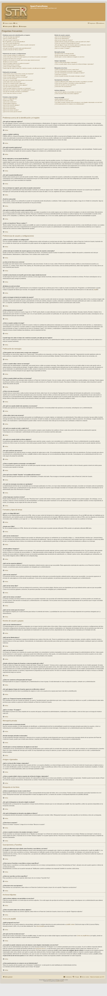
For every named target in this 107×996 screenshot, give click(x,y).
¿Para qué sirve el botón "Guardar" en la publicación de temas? (19, 90)
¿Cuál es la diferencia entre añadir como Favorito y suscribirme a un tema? (74, 81)
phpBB (95, 289)
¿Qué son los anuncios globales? (11, 105)
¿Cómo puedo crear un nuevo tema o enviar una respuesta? (18, 73)
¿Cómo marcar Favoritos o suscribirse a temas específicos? (70, 83)
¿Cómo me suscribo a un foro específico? (65, 85)
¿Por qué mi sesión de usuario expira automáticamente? (17, 48)
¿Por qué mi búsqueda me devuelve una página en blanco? (70, 72)
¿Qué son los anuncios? (9, 106)
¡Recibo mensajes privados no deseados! (65, 55)
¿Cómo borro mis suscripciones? (63, 86)
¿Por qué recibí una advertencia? (11, 86)
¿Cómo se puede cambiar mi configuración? (14, 55)
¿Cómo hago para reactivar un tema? (12, 93)
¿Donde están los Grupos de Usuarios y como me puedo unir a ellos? (72, 41)
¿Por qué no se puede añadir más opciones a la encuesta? (18, 80)
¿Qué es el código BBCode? (10, 98)
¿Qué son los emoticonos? (9, 101)
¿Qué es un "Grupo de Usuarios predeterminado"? (67, 46)
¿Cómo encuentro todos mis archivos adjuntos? (67, 93)
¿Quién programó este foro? (62, 99)
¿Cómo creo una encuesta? (10, 78)
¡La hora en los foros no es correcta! (12, 58)
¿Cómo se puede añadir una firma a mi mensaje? (15, 77)
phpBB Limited (70, 924)
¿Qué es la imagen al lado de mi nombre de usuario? (16, 63)
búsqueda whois (40, 948)
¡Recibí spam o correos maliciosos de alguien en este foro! (69, 56)
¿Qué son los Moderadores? (62, 38)
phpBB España (60, 981)
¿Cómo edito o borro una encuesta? (12, 81)
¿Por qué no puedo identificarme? (11, 43)
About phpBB (40, 926)
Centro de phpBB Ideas (83, 935)
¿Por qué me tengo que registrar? (11, 36)
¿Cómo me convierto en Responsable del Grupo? (67, 43)
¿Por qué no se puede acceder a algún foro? (14, 83)
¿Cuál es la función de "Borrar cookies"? (13, 49)
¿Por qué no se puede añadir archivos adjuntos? (15, 85)
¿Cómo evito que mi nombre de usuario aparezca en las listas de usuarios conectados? (25, 56)
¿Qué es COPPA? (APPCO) (10, 38)
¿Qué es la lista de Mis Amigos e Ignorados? (66, 62)
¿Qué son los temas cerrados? (11, 110)
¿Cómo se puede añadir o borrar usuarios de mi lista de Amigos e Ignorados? (74, 64)
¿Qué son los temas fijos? (9, 108)
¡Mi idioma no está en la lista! (10, 61)
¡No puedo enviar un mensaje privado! (64, 53)
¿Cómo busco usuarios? (61, 74)
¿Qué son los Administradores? (63, 36)
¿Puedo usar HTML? (8, 100)
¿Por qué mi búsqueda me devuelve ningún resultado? (68, 71)
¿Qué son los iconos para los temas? (12, 111)
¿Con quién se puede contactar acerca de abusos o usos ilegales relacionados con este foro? (78, 102)
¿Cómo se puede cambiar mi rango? (12, 66)
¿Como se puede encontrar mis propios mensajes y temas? (70, 76)
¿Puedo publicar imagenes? (10, 103)
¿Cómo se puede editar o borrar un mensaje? (14, 75)
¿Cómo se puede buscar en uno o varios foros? (67, 69)
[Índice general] (16, 11)
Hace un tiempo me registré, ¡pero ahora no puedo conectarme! (19, 45)
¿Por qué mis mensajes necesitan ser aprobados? (15, 91)
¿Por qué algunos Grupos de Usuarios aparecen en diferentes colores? (73, 45)
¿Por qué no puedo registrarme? (11, 40)
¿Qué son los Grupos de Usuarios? (64, 40)
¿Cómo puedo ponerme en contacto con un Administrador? (69, 104)
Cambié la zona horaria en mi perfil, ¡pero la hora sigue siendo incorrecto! (21, 60)
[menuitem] (15, 23)
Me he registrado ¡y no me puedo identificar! (14, 41)
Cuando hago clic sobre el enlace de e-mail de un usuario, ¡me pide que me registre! (24, 68)
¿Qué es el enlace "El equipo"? (62, 48)
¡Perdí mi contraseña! (8, 46)
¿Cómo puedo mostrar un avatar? (11, 65)
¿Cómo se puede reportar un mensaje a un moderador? (17, 88)
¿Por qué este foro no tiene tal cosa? (64, 100)
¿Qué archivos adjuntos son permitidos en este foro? (68, 92)
